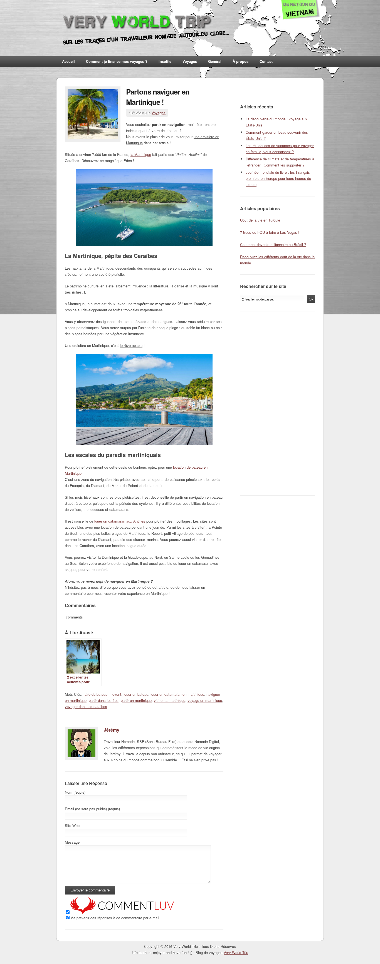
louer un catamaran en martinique (177, 694)
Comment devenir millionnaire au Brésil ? (273, 244)
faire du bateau (95, 694)
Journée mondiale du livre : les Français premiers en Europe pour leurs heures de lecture (278, 178)
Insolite (165, 61)
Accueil (68, 61)
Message (72, 842)
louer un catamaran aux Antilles (119, 521)
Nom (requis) (75, 792)
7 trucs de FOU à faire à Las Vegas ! (269, 232)
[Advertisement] (279, 403)
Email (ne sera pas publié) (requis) (92, 808)
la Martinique (140, 154)
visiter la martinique (169, 700)
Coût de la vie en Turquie (260, 220)
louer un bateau (136, 694)
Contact (266, 61)
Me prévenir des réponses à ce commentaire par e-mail (114, 917)
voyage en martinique (204, 700)
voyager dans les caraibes (86, 706)
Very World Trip (236, 952)
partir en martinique (136, 700)
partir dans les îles (104, 700)
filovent (115, 694)
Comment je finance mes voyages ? (116, 61)
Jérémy (111, 730)
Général (214, 61)
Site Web (72, 825)
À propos (240, 61)
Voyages (189, 61)
